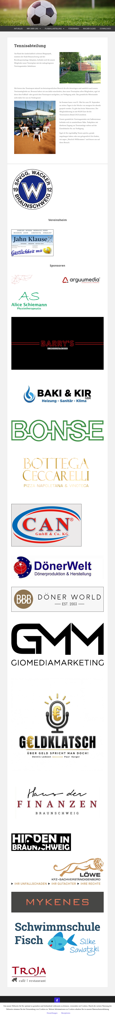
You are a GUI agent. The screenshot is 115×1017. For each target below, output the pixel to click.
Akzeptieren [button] (65, 1013)
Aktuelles (18, 28)
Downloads (105, 28)
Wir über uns (32, 28)
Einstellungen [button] (52, 1013)
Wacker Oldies (89, 28)
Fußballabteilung (53, 28)
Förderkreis (73, 28)
